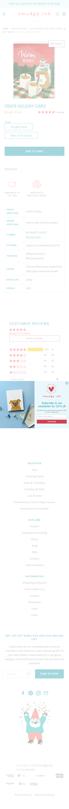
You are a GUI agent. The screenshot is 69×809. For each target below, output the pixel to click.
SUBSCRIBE (52, 421)
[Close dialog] (67, 383)
